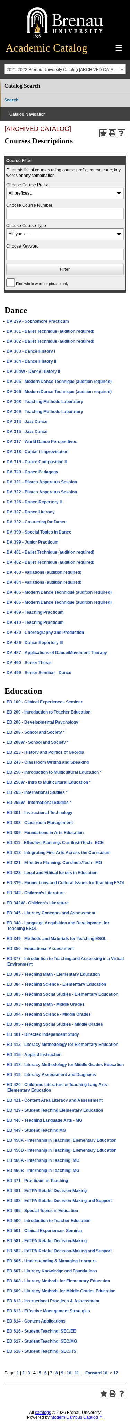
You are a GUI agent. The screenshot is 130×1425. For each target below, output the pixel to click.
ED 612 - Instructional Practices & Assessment (53, 1301)
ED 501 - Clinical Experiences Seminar (45, 1230)
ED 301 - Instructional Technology (39, 812)
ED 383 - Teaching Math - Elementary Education (53, 974)
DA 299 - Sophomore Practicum (38, 321)
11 (77, 1373)
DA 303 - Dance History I (31, 351)
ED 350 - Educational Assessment (40, 948)
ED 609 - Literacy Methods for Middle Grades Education (61, 1291)
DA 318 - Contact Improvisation (37, 451)
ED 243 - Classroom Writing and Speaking (48, 762)
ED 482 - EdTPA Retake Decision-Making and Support (59, 1200)
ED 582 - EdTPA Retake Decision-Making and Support (59, 1250)
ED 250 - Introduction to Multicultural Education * (54, 772)
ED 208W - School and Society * (38, 742)
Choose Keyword (22, 246)
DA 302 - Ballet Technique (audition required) (50, 341)
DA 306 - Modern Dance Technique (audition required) (59, 391)
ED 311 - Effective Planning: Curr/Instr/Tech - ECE (55, 842)
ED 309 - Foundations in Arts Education (45, 832)
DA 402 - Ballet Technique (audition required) (50, 562)
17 (115, 1373)
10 (69, 1373)
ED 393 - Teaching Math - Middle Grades (46, 1004)
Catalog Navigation (27, 114)
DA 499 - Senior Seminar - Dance (39, 672)
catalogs (43, 1412)
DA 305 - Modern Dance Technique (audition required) (59, 381)
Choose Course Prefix (27, 184)
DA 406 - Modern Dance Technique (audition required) (59, 602)
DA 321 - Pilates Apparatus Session (42, 482)
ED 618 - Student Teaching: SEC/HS (41, 1351)
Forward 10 (96, 1373)
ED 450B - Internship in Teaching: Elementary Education (61, 1150)
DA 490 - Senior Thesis (29, 662)
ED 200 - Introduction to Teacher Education (48, 712)
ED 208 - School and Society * (36, 732)
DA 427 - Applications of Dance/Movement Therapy (57, 652)
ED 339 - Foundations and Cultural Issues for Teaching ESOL (66, 882)
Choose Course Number (29, 205)
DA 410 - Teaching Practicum (35, 622)
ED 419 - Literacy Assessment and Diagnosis (51, 1074)
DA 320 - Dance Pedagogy (32, 471)
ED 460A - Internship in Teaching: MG (43, 1160)
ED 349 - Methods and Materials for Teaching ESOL (56, 938)
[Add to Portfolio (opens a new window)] (103, 133)
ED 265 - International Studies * (37, 792)
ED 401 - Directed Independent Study (43, 1034)
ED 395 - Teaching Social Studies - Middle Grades (55, 1024)
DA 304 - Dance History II (31, 361)
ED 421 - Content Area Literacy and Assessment (55, 1100)
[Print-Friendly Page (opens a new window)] (112, 133)
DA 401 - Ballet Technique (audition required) (50, 552)
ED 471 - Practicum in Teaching (37, 1180)
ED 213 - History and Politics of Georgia (45, 752)
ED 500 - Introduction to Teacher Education (48, 1220)
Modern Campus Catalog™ (76, 1417)
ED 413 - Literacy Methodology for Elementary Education (62, 1044)
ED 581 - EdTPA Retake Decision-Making (47, 1240)
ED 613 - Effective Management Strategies (48, 1311)
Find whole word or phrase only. (42, 283)
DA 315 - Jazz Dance (27, 431)
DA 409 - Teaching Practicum (35, 612)
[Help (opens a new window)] (121, 133)
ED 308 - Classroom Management (40, 822)
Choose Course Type (26, 225)
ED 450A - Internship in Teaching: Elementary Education (61, 1140)
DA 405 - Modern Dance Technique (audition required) (59, 592)
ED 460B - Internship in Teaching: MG (43, 1170)
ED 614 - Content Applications (36, 1321)
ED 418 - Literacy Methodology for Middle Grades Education (65, 1064)
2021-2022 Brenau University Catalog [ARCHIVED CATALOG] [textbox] (65, 69)
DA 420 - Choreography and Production (45, 632)
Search (11, 100)
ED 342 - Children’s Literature (36, 892)
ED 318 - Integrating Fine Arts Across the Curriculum (59, 852)
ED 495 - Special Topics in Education (42, 1210)
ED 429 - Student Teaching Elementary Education (55, 1110)
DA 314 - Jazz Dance (27, 421)
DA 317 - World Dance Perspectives (42, 441)
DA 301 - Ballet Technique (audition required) (50, 331)
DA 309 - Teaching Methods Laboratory (45, 411)
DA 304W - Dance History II (33, 371)
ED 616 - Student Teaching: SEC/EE (41, 1331)
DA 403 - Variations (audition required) (44, 572)
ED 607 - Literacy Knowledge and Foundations (52, 1271)
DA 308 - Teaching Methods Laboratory (45, 401)
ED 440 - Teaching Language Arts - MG (44, 1120)
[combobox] (65, 69)
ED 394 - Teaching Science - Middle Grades (49, 1014)
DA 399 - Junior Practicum (33, 542)
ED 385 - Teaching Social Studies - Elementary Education (62, 994)
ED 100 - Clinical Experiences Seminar (45, 702)
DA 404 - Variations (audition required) (44, 582)
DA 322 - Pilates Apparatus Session (42, 492)
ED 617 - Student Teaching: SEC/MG (42, 1341)
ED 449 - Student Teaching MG (36, 1130)
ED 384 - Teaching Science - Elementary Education (56, 984)
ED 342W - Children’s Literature (38, 902)
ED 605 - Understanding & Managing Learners (52, 1260)
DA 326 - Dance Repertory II (34, 502)
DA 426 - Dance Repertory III (35, 642)
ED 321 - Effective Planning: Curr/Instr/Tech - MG (54, 862)
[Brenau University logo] (65, 38)
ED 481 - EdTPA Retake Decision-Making (47, 1190)
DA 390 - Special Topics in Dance (39, 532)
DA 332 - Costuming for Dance (37, 522)
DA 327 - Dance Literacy (31, 512)
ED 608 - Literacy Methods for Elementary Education (58, 1281)
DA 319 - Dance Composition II (37, 461)
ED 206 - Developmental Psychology (42, 722)
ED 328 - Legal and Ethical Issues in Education (52, 872)
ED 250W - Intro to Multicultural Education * (49, 782)
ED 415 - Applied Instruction (34, 1054)
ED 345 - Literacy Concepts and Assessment (51, 913)
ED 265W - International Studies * (39, 802)
